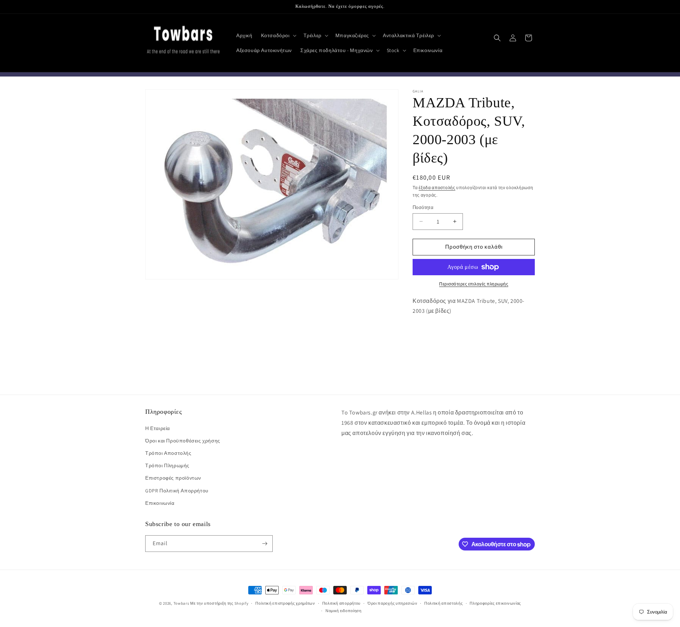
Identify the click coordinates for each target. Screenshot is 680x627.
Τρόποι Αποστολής (168, 453)
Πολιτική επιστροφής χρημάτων (285, 603)
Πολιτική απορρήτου (341, 603)
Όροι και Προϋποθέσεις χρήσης (182, 440)
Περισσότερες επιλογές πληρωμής (473, 284)
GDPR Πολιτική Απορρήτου (177, 490)
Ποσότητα (423, 207)
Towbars (181, 603)
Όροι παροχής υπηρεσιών (392, 603)
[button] (278, 35)
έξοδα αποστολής (437, 187)
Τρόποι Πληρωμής (167, 465)
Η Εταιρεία (157, 428)
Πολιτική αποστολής (443, 603)
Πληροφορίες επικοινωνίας (495, 603)
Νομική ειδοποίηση (343, 610)
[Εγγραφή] (264, 543)
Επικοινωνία (160, 503)
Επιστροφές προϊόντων (173, 478)
